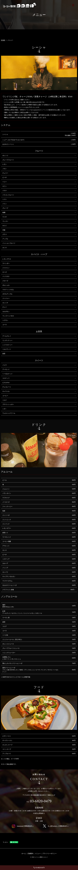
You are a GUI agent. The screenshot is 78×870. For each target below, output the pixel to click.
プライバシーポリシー (49, 853)
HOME (3, 40)
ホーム (24, 853)
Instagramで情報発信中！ (25, 826)
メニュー (38, 853)
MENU (73, 5)
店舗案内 (30, 853)
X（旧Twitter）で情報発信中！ (58, 826)
